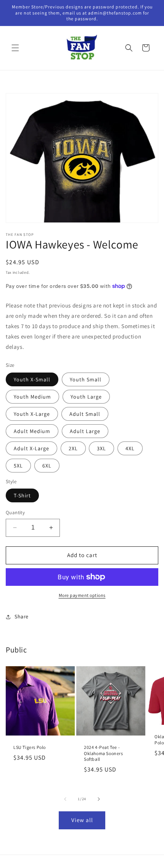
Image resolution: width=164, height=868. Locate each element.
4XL (130, 448)
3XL (101, 448)
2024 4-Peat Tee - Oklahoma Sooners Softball (103, 753)
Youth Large (86, 396)
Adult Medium (32, 431)
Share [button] (21, 616)
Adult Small (84, 413)
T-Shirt (22, 495)
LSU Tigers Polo (29, 747)
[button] (15, 47)
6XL (46, 465)
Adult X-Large (31, 448)
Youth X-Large (32, 413)
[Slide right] (98, 799)
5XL (18, 465)
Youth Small (85, 379)
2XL (73, 448)
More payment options (82, 595)
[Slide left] (65, 799)
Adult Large (85, 431)
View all (82, 820)
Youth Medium (32, 396)
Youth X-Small (32, 379)
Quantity (15, 512)
